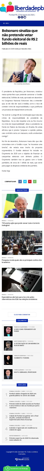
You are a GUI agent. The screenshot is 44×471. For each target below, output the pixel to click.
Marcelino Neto (26, 49)
